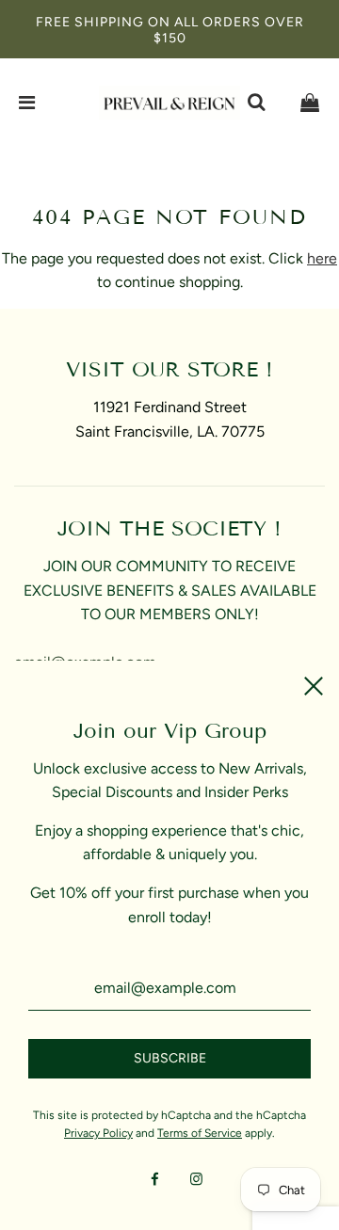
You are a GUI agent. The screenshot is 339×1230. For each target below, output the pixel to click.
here (322, 258)
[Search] (256, 102)
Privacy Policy (98, 1133)
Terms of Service (199, 1133)
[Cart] (309, 102)
